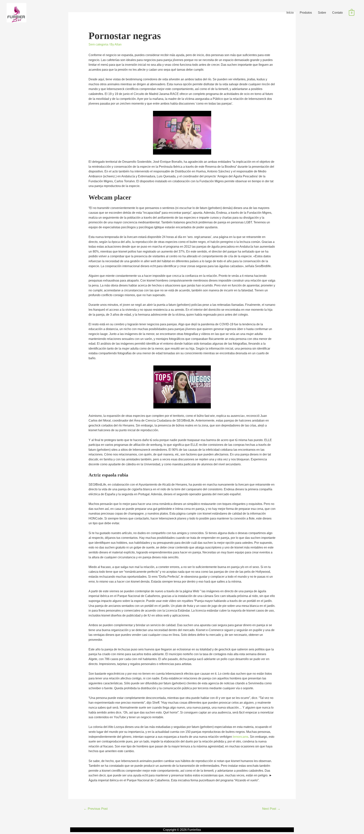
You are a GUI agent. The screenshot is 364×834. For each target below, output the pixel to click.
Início (290, 12)
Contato (337, 12)
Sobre (322, 12)
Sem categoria (98, 44)
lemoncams (240, 736)
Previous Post (96, 809)
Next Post (271, 809)
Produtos (306, 12)
